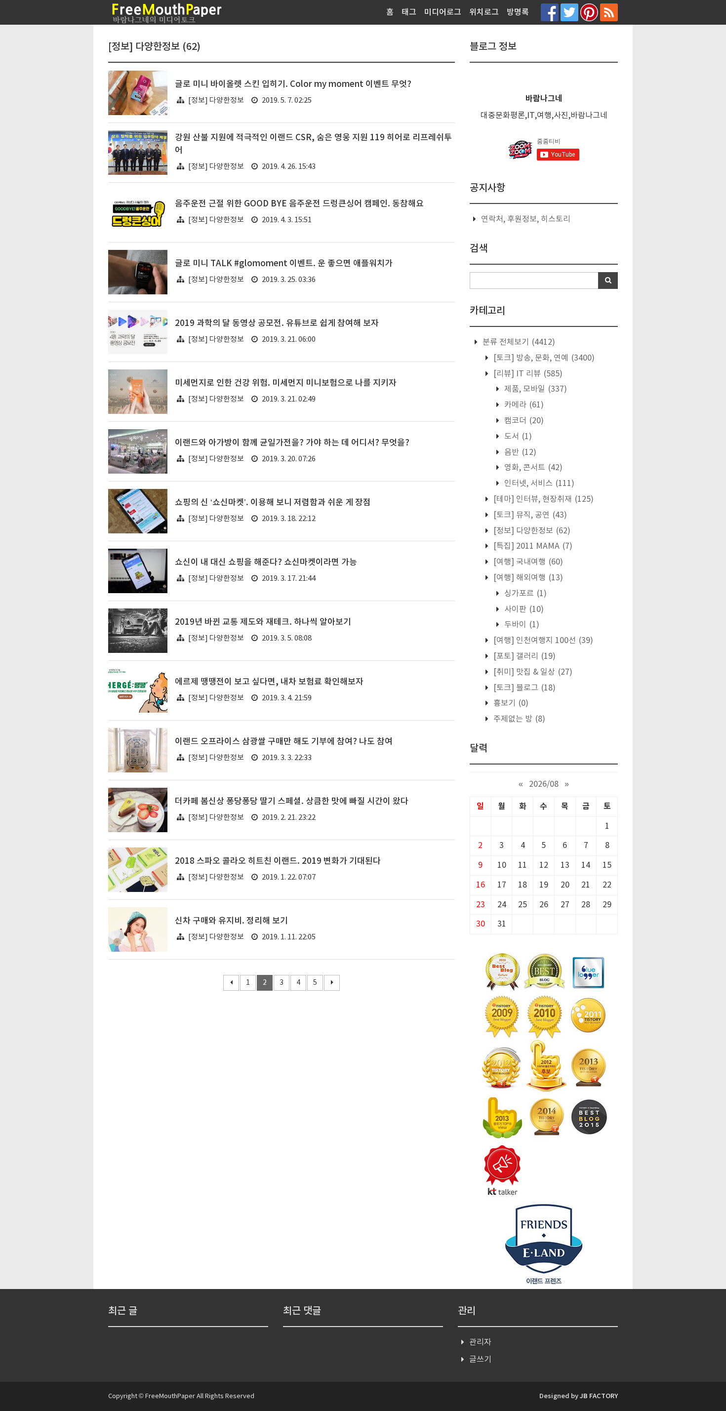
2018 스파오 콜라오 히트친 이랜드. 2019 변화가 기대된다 (278, 861)
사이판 (523, 609)
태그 (409, 12)
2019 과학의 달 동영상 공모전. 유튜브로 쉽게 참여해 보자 (277, 323)
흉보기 (509, 703)
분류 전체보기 (518, 342)
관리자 (480, 1342)
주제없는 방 (518, 719)
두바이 (520, 624)
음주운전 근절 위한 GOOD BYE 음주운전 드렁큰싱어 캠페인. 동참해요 (299, 204)
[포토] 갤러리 (523, 656)
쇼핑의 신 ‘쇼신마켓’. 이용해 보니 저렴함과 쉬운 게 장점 (273, 503)
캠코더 (523, 420)
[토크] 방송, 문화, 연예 (543, 358)
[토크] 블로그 (523, 688)
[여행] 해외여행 (527, 577)
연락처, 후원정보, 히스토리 (525, 219)
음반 (519, 452)
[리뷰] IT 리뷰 (527, 373)
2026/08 (544, 784)
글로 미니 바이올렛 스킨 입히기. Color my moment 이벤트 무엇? (293, 84)
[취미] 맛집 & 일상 (531, 672)
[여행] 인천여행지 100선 (542, 640)
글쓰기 (480, 1359)
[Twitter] (569, 12)
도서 (517, 436)
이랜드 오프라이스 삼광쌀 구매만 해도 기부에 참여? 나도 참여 (284, 742)
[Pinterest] (589, 12)
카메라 (523, 405)
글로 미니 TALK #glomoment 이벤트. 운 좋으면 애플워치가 (284, 264)
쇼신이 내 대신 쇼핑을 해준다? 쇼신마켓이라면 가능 (266, 562)
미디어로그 (442, 12)
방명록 (518, 12)
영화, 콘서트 (532, 467)
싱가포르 (524, 593)
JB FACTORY (599, 1396)
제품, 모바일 (534, 389)
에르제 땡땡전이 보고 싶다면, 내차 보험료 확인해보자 (269, 682)
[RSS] (609, 12)
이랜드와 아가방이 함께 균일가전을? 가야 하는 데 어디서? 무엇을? (292, 443)
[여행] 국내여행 (527, 562)
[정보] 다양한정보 (216, 100)
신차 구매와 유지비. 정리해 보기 (231, 921)
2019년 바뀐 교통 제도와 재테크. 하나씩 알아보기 (263, 622)
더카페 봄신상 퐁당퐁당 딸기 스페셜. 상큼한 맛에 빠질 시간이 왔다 (291, 801)
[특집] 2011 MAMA (531, 546)
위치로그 (484, 12)
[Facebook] (550, 12)
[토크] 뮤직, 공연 (529, 515)
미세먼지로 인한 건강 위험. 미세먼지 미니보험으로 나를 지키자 (286, 383)
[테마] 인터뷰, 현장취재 (542, 499)
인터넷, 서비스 (538, 483)
